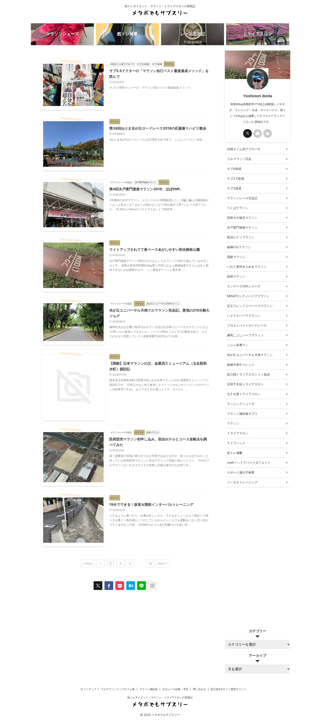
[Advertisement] (257, 554)
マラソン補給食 (148, 689)
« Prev (88, 563)
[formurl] (257, 133)
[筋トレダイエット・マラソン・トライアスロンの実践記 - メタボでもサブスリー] (130, 585)
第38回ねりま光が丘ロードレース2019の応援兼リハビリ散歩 (157, 128)
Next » (163, 563)
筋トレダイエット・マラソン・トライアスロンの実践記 (160, 697)
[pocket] (119, 585)
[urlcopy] (152, 585)
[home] (267, 133)
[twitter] (98, 585)
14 (150, 563)
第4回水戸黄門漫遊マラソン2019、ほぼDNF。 (146, 189)
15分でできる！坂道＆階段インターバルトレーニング (151, 504)
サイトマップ (88, 689)
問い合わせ (199, 689)
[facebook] (108, 585)
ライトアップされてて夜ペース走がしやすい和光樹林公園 (154, 249)
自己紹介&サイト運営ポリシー (228, 689)
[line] (141, 585)
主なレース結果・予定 (175, 689)
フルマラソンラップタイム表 (118, 689)
